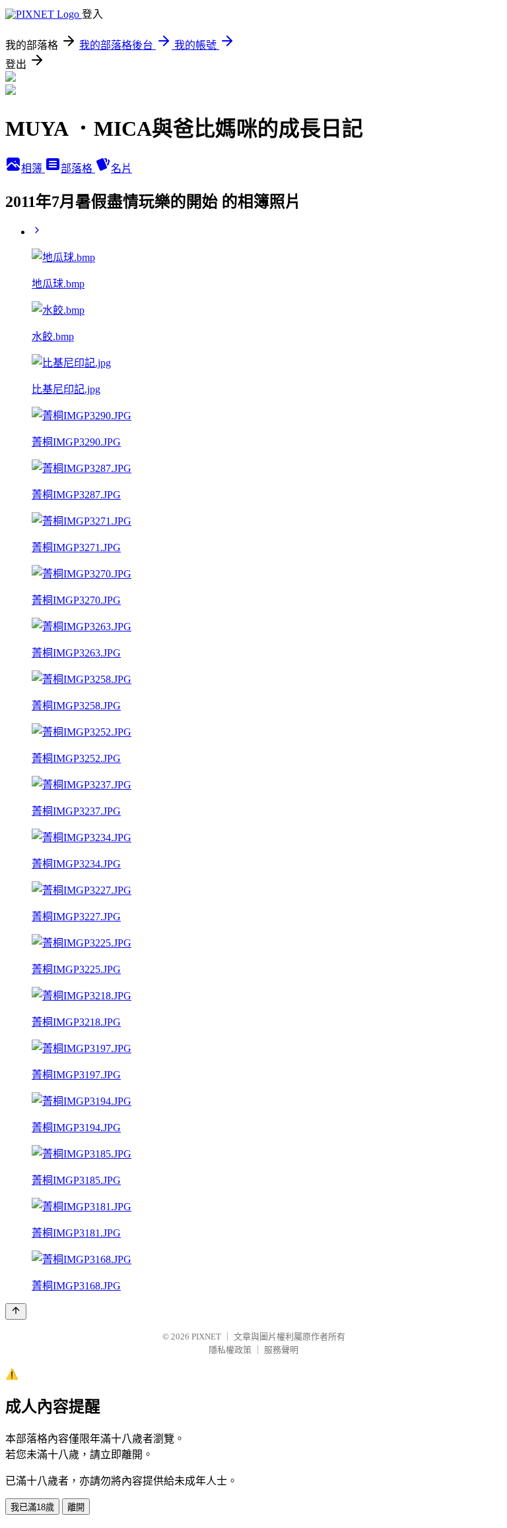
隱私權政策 (230, 1350)
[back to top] (15, 1311)
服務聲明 (281, 1350)
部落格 (78, 168)
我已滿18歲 (32, 1507)
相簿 (33, 168)
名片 (121, 168)
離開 (75, 1507)
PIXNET (206, 1336)
